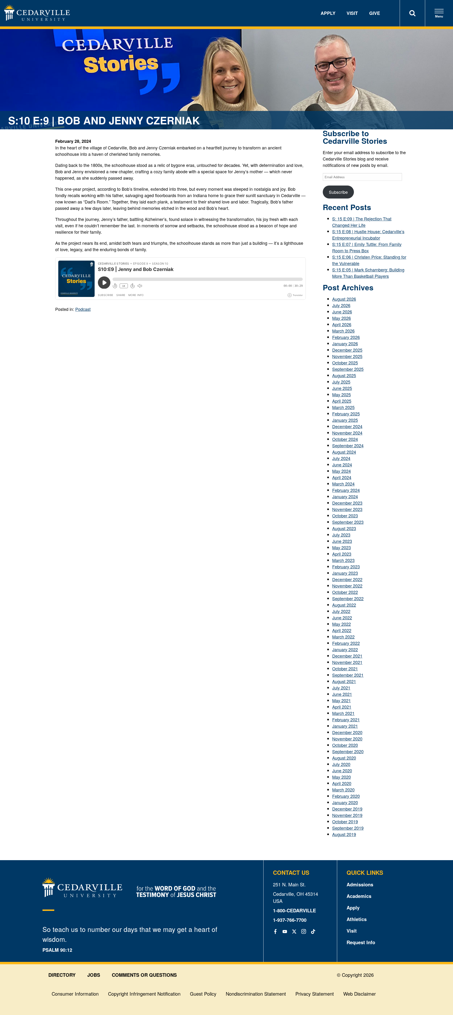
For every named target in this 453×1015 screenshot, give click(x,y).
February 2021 (346, 719)
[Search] (412, 13)
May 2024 (341, 471)
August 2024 (344, 452)
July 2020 (341, 764)
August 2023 (344, 528)
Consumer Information (75, 993)
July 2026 (341, 305)
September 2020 (348, 751)
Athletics (357, 919)
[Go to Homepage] (37, 19)
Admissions (360, 884)
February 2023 (346, 566)
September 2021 (348, 675)
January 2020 (345, 802)
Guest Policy (203, 993)
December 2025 (347, 350)
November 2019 (347, 815)
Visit (352, 13)
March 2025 (343, 407)
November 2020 (347, 739)
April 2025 (341, 401)
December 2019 (347, 809)
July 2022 (341, 611)
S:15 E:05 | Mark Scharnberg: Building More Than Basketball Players (368, 272)
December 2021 (347, 656)
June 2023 (342, 541)
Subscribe (338, 192)
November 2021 (347, 662)
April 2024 (341, 477)
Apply (328, 13)
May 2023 (341, 547)
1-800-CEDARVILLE (294, 910)
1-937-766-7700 (289, 919)
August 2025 (344, 375)
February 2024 (346, 490)
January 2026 (345, 343)
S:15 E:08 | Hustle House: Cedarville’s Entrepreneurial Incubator (368, 234)
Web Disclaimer (359, 993)
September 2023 (348, 522)
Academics (359, 895)
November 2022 (347, 586)
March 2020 (343, 790)
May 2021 (341, 700)
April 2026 (341, 324)
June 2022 (342, 617)
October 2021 (345, 668)
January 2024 (345, 496)
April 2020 (341, 783)
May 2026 (341, 318)
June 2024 (342, 464)
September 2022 (348, 598)
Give (374, 13)
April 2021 (341, 707)
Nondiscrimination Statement (256, 993)
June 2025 (342, 388)
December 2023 (347, 503)
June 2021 (342, 694)
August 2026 (344, 299)
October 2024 (345, 439)
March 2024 (343, 484)
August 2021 (344, 681)
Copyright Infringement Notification (144, 993)
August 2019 (344, 834)
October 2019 (345, 821)
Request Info (361, 942)
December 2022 (347, 579)
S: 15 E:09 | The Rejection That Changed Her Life (361, 222)
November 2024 (347, 433)
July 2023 (341, 535)
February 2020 (346, 796)
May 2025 (341, 394)
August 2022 (344, 605)
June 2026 (342, 312)
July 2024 (341, 458)
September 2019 (348, 828)
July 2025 (341, 382)
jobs (93, 974)
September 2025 (348, 369)
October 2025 (345, 362)
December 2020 (347, 732)
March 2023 (343, 560)
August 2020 (344, 758)
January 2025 (345, 420)
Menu (439, 16)
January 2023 (345, 573)
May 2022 (341, 624)
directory (62, 974)
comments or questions (144, 974)
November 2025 (347, 356)
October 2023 (345, 515)
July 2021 (341, 688)
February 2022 (346, 643)
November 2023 (347, 509)
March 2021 (343, 713)
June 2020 (342, 770)
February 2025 (346, 413)
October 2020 (345, 745)
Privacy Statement (314, 993)
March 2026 (343, 331)
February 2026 (346, 337)
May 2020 (341, 777)
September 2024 (348, 445)
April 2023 (341, 554)
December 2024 (347, 426)
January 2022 (345, 649)
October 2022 (345, 592)
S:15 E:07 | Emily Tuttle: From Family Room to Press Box (367, 247)
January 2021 (345, 726)
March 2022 (343, 637)
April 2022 (341, 630)
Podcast (83, 309)
